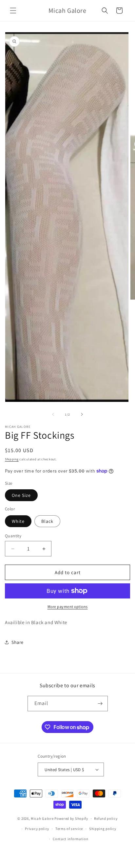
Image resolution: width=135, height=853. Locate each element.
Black (47, 521)
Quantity (13, 536)
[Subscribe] (100, 703)
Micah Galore (42, 818)
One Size (21, 495)
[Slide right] (82, 414)
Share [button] (17, 642)
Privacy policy (37, 828)
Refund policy (105, 818)
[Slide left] (53, 414)
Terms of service (69, 828)
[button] (13, 10)
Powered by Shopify (71, 818)
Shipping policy (102, 828)
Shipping (12, 459)
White (18, 521)
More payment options (68, 606)
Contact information (70, 839)
